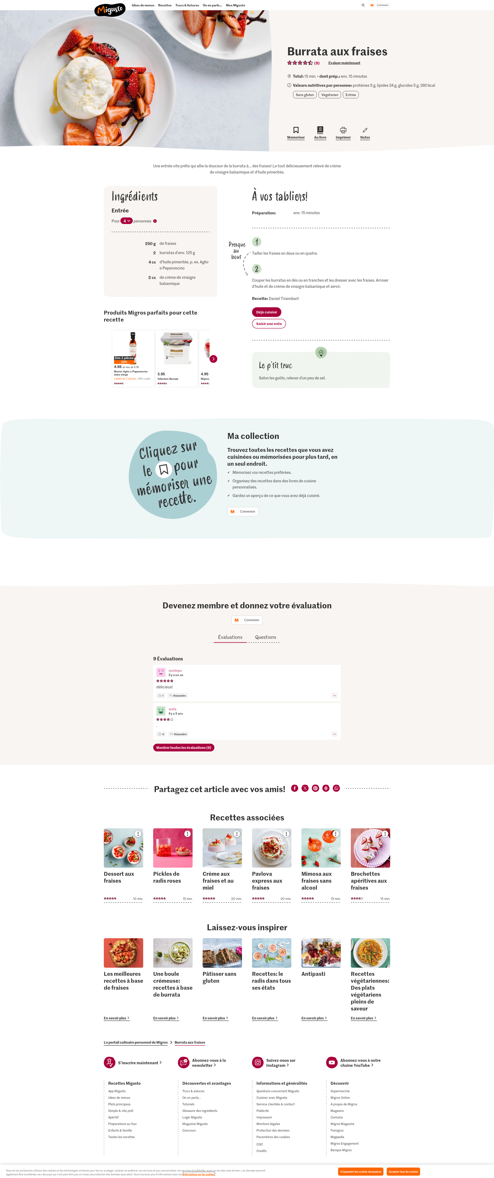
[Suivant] (213, 359)
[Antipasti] (321, 979)
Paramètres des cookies (273, 1137)
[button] (161, 673)
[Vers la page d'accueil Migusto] (110, 7)
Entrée (351, 94)
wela (172, 708)
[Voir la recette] (123, 865)
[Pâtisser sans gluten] (222, 979)
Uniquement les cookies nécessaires (360, 1171)
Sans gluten (305, 94)
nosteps (175, 670)
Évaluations (230, 637)
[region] (247, 1171)
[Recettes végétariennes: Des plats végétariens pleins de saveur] (370, 979)
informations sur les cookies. (199, 1174)
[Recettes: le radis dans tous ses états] (271, 979)
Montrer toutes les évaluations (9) (183, 747)
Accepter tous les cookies (403, 1171)
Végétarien (329, 94)
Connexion (382, 5)
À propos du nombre (155, 222)
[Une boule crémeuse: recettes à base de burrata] (173, 979)
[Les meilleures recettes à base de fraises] (123, 979)
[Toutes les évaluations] (300, 62)
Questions (265, 637)
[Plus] (334, 695)
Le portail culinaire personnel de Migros (136, 1042)
